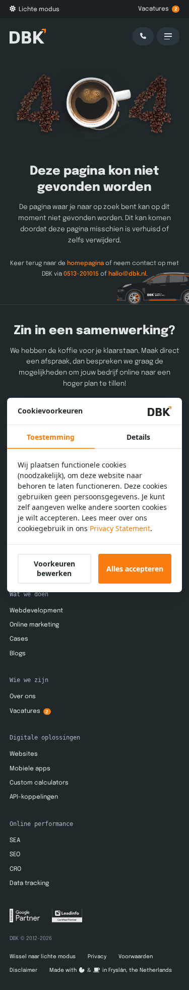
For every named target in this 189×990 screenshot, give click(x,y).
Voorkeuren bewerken (54, 568)
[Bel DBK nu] (143, 36)
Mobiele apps (30, 769)
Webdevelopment (36, 611)
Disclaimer (23, 970)
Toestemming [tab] (51, 437)
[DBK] (28, 36)
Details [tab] (138, 437)
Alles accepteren (134, 569)
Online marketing (34, 625)
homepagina (85, 263)
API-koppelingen (34, 797)
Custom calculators (39, 783)
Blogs (18, 654)
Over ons (23, 697)
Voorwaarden (135, 956)
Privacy (97, 956)
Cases (19, 639)
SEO (15, 855)
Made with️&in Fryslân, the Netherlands (110, 970)
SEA (15, 841)
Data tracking (29, 883)
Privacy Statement (120, 528)
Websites (24, 754)
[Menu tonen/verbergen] (168, 36)
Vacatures (157, 9)
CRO (15, 869)
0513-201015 (81, 274)
